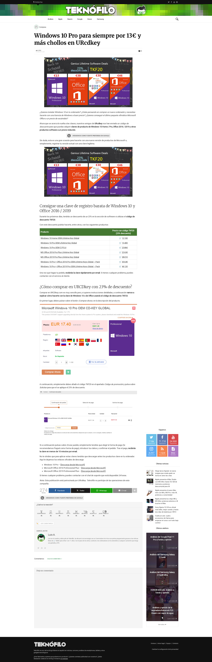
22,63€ (125, 252)
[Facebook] (171, 2)
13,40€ (125, 243)
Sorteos (153, 643)
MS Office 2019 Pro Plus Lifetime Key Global (60, 257)
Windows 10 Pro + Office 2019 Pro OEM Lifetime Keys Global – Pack (70, 266)
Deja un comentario (54, 559)
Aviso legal (161, 643)
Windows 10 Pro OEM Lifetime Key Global (59, 243)
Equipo (168, 643)
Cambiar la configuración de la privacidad (165, 649)
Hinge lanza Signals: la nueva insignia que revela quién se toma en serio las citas (165, 473)
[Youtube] (174, 2)
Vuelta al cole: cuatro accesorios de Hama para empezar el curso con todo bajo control (166, 519)
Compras (42, 27)
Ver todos (161, 624)
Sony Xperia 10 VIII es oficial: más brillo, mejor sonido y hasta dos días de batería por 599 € (166, 509)
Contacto (175, 643)
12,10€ (125, 238)
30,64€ (125, 262)
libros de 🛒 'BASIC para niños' (57, 541)
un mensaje (64, 658)
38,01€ (125, 257)
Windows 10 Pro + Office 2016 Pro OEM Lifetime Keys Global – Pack (70, 262)
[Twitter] (168, 2)
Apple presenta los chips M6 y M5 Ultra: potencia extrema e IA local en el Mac (166, 501)
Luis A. (39, 50)
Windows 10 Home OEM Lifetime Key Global (60, 238)
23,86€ (125, 247)
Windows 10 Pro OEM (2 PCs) (53, 247)
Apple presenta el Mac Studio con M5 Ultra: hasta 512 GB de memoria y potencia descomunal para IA (166, 482)
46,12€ (125, 266)
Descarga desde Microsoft (72, 465)
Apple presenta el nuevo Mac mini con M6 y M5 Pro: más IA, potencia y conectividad (166, 492)
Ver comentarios (47, 523)
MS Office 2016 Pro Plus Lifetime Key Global (60, 252)
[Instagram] (177, 2)
